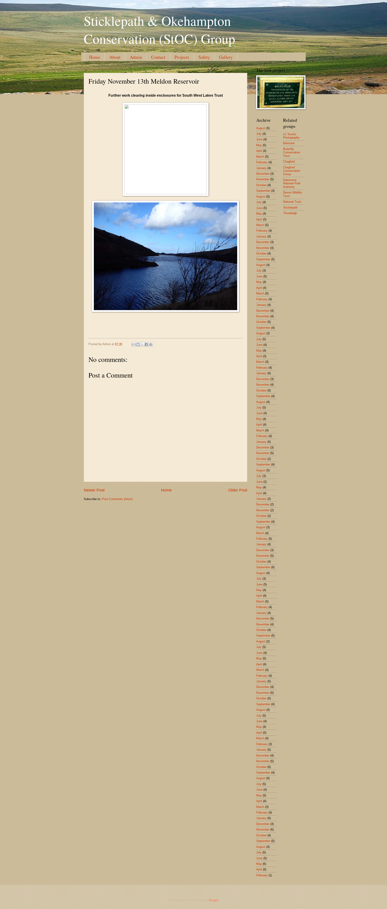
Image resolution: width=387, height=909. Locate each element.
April (259, 150)
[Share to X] (142, 344)
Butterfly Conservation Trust (291, 152)
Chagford (289, 161)
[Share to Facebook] (146, 344)
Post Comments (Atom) (117, 499)
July (259, 133)
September (263, 190)
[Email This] (133, 344)
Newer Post (94, 490)
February (262, 162)
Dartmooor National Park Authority (292, 183)
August (260, 128)
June (259, 139)
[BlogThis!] (138, 344)
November (262, 179)
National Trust (292, 201)
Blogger (213, 900)
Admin (136, 57)
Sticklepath (290, 207)
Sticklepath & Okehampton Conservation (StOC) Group (159, 30)
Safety (204, 57)
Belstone (289, 143)
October (261, 185)
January (261, 168)
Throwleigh (290, 213)
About (114, 57)
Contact (158, 57)
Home (94, 57)
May (259, 145)
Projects (181, 57)
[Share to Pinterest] (150, 344)
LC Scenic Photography (291, 136)
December (262, 173)
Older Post (237, 490)
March (260, 156)
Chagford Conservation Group (291, 171)
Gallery (226, 57)
